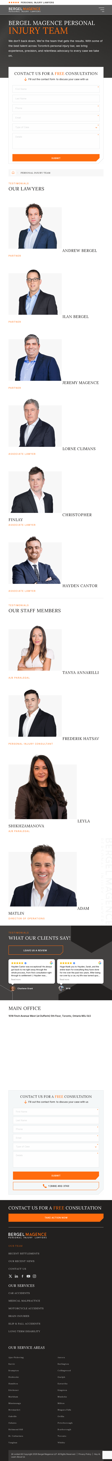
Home (12, 173)
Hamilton (13, 1383)
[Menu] (101, 10)
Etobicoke (13, 1377)
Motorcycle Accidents (26, 1308)
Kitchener (13, 1390)
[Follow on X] (10, 1276)
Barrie (11, 1364)
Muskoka (62, 1396)
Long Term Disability (24, 1331)
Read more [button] (16, 979)
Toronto (62, 1436)
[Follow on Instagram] (34, 1276)
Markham (13, 1396)
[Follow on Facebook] (22, 1276)
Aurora (61, 1357)
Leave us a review (35, 950)
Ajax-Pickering (16, 1357)
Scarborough (64, 1429)
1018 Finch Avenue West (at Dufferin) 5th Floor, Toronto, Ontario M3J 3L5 (49, 1016)
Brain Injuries (18, 1316)
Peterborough (65, 1423)
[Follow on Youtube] (28, 1276)
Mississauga (14, 1403)
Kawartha (62, 1383)
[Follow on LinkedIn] (16, 1276)
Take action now (56, 1217)
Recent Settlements (23, 1253)
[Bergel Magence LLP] (24, 10)
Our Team (15, 1245)
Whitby (61, 1442)
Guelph (61, 1377)
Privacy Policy (85, 1454)
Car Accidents (19, 1293)
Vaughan (12, 1442)
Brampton (13, 1370)
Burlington (63, 1364)
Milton (61, 1403)
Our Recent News (21, 1261)
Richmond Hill (15, 1429)
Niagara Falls (64, 1410)
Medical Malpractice (24, 1300)
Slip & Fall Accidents (24, 1323)
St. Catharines (15, 1436)
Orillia (61, 1416)
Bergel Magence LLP (47, 1454)
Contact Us (17, 1268)
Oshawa (12, 1423)
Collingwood (64, 1370)
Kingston (62, 1390)
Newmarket (14, 1410)
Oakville (12, 1416)
